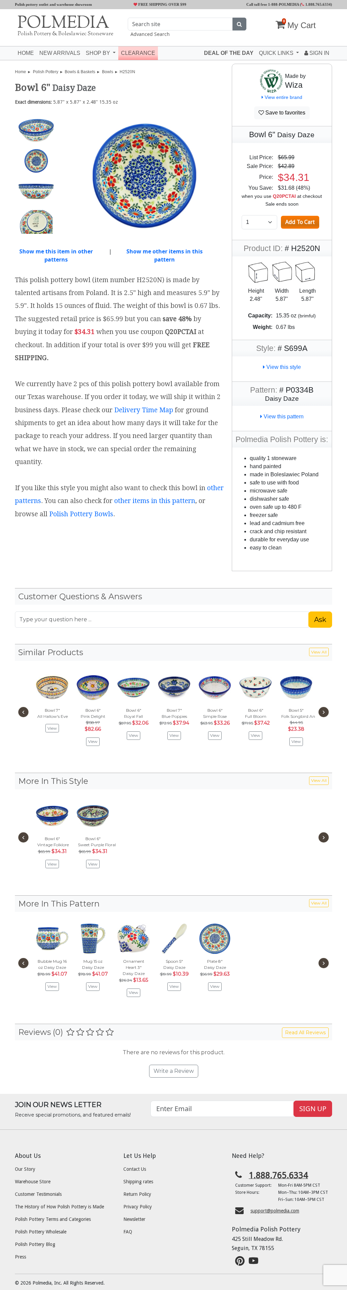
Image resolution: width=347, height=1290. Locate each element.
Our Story (25, 1169)
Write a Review (174, 1071)
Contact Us (134, 1169)
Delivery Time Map (143, 410)
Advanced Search (150, 34)
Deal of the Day (228, 53)
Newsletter (134, 1219)
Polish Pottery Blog (35, 1244)
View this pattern (283, 416)
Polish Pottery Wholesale (40, 1231)
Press (20, 1257)
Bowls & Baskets (80, 71)
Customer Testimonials (38, 1194)
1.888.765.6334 (317, 4)
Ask (320, 620)
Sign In (318, 53)
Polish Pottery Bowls (81, 514)
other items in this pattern (154, 501)
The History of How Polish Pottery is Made (59, 1206)
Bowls (107, 71)
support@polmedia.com (274, 1210)
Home (26, 53)
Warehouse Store (32, 1181)
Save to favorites (284, 113)
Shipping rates (138, 1181)
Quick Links (277, 53)
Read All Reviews (305, 1032)
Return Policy (137, 1194)
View (52, 728)
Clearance (138, 53)
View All (319, 651)
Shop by (98, 53)
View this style (283, 367)
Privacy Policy (137, 1206)
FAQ (127, 1231)
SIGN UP (312, 1108)
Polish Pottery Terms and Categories (53, 1219)
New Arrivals (59, 53)
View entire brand (282, 97)
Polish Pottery (45, 71)
